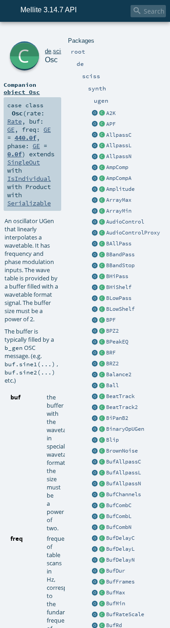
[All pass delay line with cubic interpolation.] (94, 135)
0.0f (14, 154)
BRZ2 (112, 363)
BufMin (115, 603)
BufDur (115, 571)
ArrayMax (118, 200)
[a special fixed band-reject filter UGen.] (94, 364)
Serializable (29, 203)
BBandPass (120, 254)
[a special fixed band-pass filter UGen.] (94, 331)
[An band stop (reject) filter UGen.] (94, 265)
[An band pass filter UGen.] (94, 255)
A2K (111, 113)
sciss (60, 51)
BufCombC (118, 505)
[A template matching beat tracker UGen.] (94, 407)
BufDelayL (120, 549)
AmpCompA (118, 178)
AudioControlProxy (133, 232)
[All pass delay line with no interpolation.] (94, 156)
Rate (14, 121)
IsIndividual (29, 178)
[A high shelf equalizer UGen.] (94, 287)
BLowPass (118, 298)
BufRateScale (125, 614)
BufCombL (118, 516)
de (48, 51)
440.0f (25, 138)
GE (11, 129)
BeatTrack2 (122, 407)
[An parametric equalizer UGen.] (94, 342)
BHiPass (117, 276)
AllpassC (118, 135)
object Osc (22, 91)
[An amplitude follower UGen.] (94, 189)
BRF (111, 352)
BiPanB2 (117, 418)
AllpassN (118, 156)
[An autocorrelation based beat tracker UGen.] (94, 396)
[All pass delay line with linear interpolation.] (94, 146)
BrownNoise (122, 451)
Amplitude (120, 189)
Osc (51, 60)
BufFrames (120, 581)
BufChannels (123, 494)
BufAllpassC (123, 462)
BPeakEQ (117, 342)
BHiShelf (118, 287)
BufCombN (118, 527)
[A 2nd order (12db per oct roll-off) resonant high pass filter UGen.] (94, 276)
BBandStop (120, 265)
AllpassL (118, 145)
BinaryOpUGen (125, 429)
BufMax (115, 592)
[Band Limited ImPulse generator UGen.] (94, 440)
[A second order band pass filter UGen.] (94, 320)
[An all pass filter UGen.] (94, 244)
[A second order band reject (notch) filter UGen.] (94, 353)
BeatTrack (120, 396)
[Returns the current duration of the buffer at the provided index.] (94, 571)
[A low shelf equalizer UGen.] (94, 309)
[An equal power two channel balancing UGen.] (94, 375)
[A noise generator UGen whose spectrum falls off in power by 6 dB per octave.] (94, 451)
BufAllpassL (123, 472)
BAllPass (118, 243)
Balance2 (118, 374)
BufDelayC (120, 538)
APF (111, 124)
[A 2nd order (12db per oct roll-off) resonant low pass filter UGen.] (94, 298)
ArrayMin (118, 211)
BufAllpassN (123, 483)
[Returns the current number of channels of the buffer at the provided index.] (94, 494)
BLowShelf (120, 309)
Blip (112, 440)
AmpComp (117, 167)
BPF (111, 320)
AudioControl (125, 222)
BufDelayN (120, 560)
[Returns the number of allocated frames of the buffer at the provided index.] (94, 582)
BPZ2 (112, 331)
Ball (112, 385)
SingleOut (23, 162)
